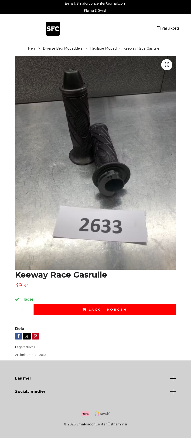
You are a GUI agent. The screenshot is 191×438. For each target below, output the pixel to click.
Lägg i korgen (108, 309)
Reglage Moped (103, 48)
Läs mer (23, 378)
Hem (32, 48)
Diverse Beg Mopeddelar (63, 48)
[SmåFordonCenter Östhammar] (88, 28)
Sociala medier (30, 391)
